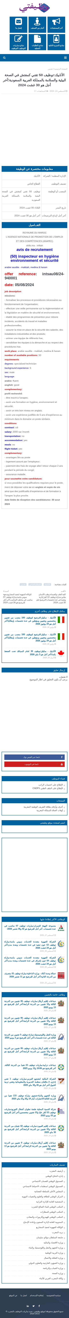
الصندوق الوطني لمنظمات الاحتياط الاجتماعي (43, 1186)
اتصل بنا (24, 1295)
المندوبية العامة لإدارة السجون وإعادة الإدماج (43, 1222)
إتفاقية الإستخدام (36, 1295)
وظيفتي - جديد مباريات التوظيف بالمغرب (24, 1311)
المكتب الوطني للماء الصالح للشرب (47, 1207)
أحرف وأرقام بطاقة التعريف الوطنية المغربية (43, 807)
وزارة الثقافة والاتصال (53, 1258)
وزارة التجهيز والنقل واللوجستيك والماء (46, 1248)
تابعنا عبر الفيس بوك (31, 757)
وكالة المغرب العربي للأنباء (51, 1278)
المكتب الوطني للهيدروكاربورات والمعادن (45, 1217)
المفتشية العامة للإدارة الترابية (49, 1201)
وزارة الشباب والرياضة (53, 1268)
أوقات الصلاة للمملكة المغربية (50, 810)
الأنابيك (47, 584)
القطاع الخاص (35, 584)
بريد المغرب (57, 1232)
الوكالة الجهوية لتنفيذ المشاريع (49, 1227)
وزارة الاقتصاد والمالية (53, 1242)
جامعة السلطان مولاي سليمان (49, 1237)
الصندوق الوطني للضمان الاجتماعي (47, 1181)
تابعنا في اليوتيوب (32, 764)
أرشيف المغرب (56, 1171)
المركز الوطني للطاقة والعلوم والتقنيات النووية (42, 1196)
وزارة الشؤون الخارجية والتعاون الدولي (46, 1263)
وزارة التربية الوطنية (54, 1253)
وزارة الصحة (57, 1273)
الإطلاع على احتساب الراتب (51, 785)
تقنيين (50, 69)
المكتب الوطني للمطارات (51, 1212)
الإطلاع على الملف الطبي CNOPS (48, 788)
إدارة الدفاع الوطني (54, 1176)
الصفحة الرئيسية (60, 69)
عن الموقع (13, 1295)
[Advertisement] (34, 131)
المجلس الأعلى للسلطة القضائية (48, 1191)
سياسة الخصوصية (54, 1295)
